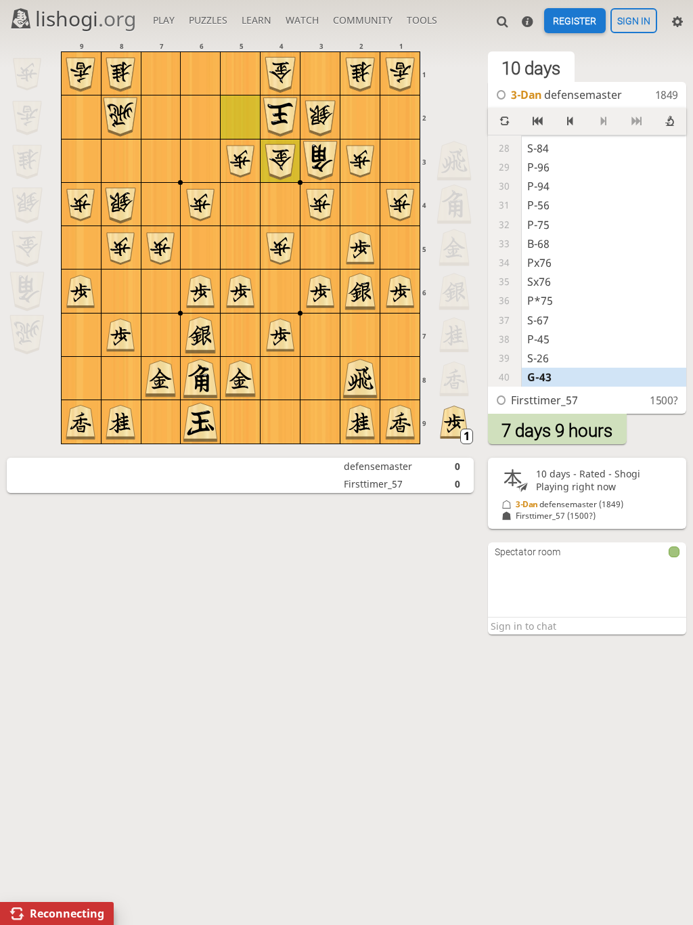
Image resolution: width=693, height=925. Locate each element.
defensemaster (378, 466)
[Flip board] (504, 121)
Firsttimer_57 (373, 483)
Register (574, 21)
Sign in (633, 21)
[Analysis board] (669, 121)
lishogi (85, 19)
